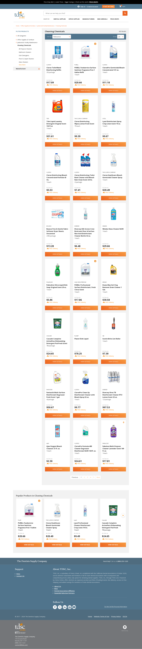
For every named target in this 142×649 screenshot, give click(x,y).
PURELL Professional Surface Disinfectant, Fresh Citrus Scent (85, 287)
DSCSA (125, 616)
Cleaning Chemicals (61, 26)
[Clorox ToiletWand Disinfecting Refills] (57, 54)
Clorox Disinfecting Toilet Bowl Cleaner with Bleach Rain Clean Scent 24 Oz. (84, 177)
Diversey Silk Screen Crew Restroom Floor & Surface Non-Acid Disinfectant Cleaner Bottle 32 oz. (84, 232)
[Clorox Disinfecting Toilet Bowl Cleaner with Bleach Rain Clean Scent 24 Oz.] (85, 162)
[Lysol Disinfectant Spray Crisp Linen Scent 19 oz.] (113, 108)
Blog (56, 589)
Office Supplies (74, 19)
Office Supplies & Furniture (28, 26)
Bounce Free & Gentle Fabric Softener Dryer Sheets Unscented (57, 231)
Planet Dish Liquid (81, 339)
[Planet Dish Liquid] (85, 325)
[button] (125, 13)
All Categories (21, 36)
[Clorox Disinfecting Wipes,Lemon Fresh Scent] (85, 108)
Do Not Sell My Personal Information (115, 607)
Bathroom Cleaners (25, 52)
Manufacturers (88, 19)
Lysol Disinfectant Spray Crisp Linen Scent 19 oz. (111, 122)
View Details (57, 90)
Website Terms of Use (101, 616)
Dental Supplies (60, 19)
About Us (57, 586)
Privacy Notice (116, 616)
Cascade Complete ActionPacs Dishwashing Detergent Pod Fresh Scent (56, 341)
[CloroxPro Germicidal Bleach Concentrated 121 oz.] (113, 54)
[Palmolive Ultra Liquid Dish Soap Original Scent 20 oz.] (57, 272)
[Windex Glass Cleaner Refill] (113, 215)
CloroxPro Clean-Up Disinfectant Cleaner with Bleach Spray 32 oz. (84, 394)
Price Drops (114, 19)
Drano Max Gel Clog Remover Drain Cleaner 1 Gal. (112, 287)
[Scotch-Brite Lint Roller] (113, 325)
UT (73, 606)
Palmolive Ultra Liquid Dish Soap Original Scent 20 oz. (56, 286)
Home (17, 26)
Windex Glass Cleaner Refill (113, 229)
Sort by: (49, 37)
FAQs (18, 574)
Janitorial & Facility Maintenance (45, 26)
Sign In (82, 6)
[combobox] (61, 37)
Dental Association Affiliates (64, 591)
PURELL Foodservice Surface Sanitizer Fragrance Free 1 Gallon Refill (85, 70)
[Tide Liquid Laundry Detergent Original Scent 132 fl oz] (57, 108)
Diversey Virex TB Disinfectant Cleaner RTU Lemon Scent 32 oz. (112, 394)
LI (63, 606)
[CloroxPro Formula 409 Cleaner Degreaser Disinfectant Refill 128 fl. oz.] (85, 433)
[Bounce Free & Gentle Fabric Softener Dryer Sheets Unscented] (57, 215)
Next (98, 477)
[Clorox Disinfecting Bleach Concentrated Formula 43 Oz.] (57, 162)
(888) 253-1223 (122, 561)
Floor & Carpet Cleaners (26, 59)
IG (68, 606)
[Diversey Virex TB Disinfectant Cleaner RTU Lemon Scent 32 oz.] (113, 379)
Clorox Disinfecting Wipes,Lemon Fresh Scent (84, 122)
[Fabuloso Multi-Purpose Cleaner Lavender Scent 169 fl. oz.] (113, 433)
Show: (115, 37)
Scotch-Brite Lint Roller (111, 339)
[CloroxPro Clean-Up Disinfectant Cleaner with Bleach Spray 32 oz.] (85, 379)
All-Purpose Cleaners (25, 49)
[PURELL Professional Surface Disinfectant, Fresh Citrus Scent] (85, 272)
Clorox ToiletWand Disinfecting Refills (53, 69)
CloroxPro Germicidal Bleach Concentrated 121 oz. (113, 69)
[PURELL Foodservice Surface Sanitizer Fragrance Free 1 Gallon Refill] (85, 54)
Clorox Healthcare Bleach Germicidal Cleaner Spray (112, 176)
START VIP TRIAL (108, 6)
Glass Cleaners (23, 62)
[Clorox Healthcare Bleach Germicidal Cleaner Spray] (113, 162)
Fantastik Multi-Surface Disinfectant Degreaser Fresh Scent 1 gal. (55, 394)
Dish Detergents (24, 55)
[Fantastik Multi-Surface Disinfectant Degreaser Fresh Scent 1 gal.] (57, 379)
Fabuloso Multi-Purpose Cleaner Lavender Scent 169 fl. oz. (113, 448)
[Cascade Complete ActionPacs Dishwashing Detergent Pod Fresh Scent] (57, 325)
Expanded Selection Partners (64, 593)
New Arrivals (102, 19)
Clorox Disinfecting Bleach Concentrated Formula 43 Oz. (56, 177)
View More (22, 65)
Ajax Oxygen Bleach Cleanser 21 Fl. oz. (54, 447)
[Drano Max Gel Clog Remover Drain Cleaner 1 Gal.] (113, 272)
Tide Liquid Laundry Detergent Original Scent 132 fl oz (56, 123)
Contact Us (20, 576)
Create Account (92, 6)
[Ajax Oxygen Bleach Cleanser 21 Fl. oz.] (57, 433)
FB (53, 606)
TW (59, 606)
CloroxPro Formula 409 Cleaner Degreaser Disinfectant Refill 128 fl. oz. (85, 448)
